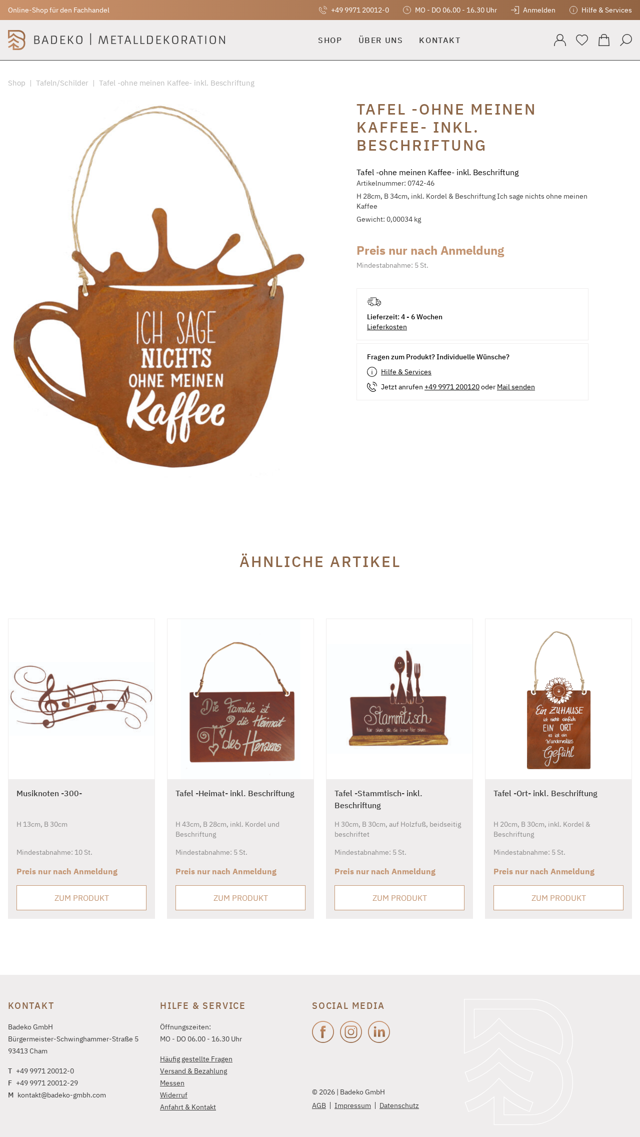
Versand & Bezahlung (193, 1070)
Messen (172, 1082)
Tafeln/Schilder (62, 83)
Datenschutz (399, 1105)
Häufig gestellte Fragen (196, 1058)
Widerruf (174, 1094)
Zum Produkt (81, 898)
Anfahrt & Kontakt (188, 1106)
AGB (319, 1105)
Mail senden (516, 386)
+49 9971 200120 (452, 386)
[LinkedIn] (379, 1032)
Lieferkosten (387, 326)
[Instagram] (351, 1032)
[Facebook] (323, 1032)
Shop (17, 83)
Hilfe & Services (406, 371)
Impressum (352, 1105)
